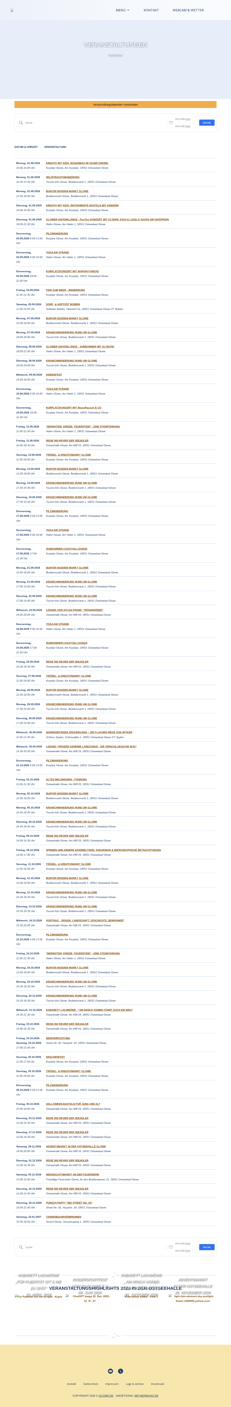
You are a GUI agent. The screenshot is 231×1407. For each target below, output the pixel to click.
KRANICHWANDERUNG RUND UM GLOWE (71, 332)
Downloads (157, 1384)
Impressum (112, 1384)
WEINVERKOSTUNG (58, 1038)
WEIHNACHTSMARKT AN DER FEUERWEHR (72, 1174)
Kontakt (151, 10)
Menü (121, 10)
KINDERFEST (54, 374)
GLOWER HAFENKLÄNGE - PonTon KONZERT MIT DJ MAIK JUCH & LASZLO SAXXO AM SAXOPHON (107, 219)
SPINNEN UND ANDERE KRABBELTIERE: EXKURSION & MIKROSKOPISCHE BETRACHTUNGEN (103, 850)
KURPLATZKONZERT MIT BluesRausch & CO (73, 407)
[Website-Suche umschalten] (214, 10)
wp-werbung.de (146, 1395)
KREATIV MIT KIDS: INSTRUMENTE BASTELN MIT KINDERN (82, 205)
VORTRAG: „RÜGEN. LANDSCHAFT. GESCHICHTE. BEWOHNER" (85, 920)
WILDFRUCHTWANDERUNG (63, 177)
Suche (207, 123)
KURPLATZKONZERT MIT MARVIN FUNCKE (72, 271)
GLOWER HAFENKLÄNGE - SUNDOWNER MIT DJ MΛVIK (80, 346)
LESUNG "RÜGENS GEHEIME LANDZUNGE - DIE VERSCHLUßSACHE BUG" (91, 746)
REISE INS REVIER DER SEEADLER (67, 440)
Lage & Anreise (135, 1384)
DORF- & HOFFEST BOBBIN (63, 304)
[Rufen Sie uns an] (121, 1371)
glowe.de (106, 1395)
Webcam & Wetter (188, 10)
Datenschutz (90, 1384)
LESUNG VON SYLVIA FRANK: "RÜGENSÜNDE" (74, 610)
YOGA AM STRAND (57, 252)
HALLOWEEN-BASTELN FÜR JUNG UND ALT (73, 1104)
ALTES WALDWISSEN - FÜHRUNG (66, 779)
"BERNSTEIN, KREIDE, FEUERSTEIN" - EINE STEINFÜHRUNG (83, 426)
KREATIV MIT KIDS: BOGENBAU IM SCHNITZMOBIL (77, 163)
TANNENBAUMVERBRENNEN (63, 1216)
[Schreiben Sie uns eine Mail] (110, 1371)
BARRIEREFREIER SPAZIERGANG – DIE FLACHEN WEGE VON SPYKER (89, 732)
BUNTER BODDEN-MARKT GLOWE (67, 191)
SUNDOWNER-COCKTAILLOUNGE (66, 548)
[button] (4, 49)
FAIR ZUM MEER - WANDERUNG (65, 290)
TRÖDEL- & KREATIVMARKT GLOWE (68, 454)
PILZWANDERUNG (57, 233)
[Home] (100, 10)
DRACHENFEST (55, 1057)
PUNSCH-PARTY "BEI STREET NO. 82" (69, 1202)
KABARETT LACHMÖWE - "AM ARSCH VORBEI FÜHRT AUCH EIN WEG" (89, 1010)
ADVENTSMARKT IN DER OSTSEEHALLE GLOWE (76, 1146)
